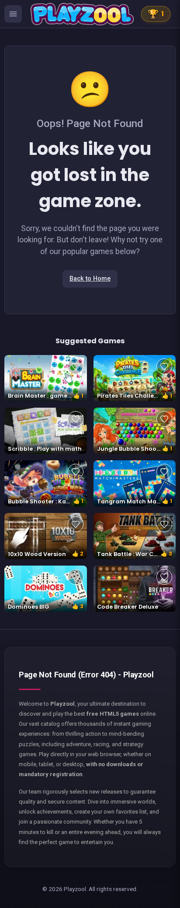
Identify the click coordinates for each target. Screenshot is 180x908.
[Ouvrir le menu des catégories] (13, 14)
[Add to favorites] (75, 366)
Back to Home (90, 278)
